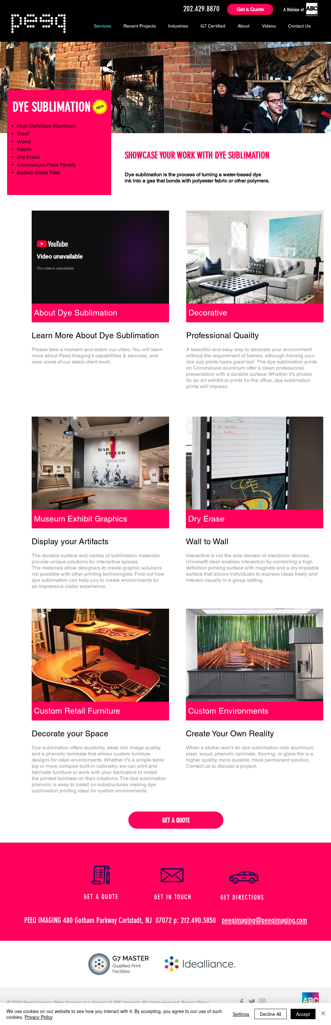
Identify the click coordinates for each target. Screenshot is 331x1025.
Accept (303, 1014)
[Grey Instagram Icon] (262, 1001)
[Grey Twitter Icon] (252, 1001)
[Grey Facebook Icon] (241, 1001)
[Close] (323, 1014)
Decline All (270, 1014)
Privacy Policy (194, 1002)
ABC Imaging (126, 1002)
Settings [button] (241, 1014)
